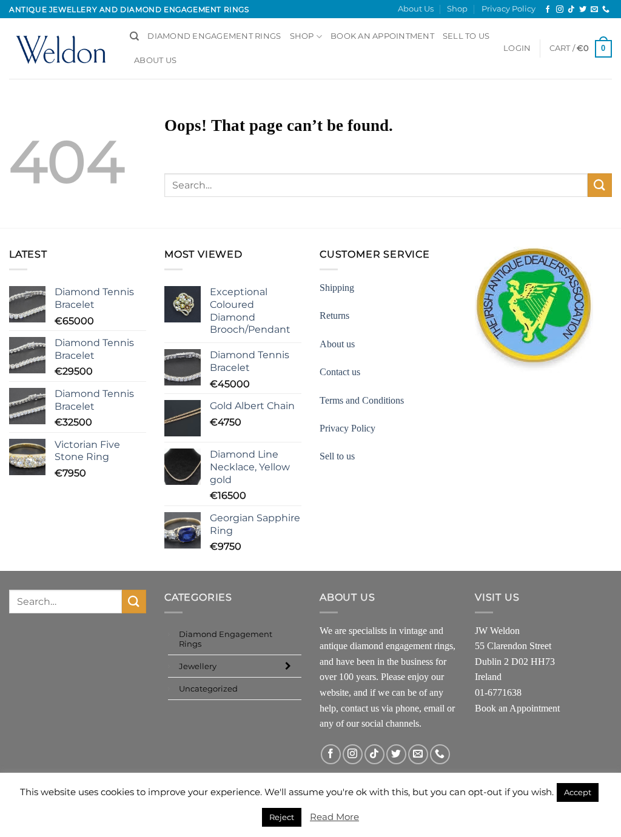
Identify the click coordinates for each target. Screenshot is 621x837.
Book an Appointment (517, 708)
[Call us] (605, 9)
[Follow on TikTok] (571, 9)
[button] (517, 48)
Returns (334, 315)
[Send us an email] (594, 9)
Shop (457, 8)
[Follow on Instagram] (559, 9)
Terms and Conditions (362, 400)
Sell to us (466, 36)
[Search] (134, 36)
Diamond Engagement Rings (214, 36)
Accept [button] (577, 792)
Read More (334, 816)
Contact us (340, 372)
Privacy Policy (508, 8)
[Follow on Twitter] (582, 9)
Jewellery (198, 666)
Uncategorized (208, 688)
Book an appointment (382, 36)
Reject (281, 817)
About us (337, 344)
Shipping (337, 287)
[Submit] (600, 185)
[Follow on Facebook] (547, 9)
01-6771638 (498, 692)
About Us (416, 8)
